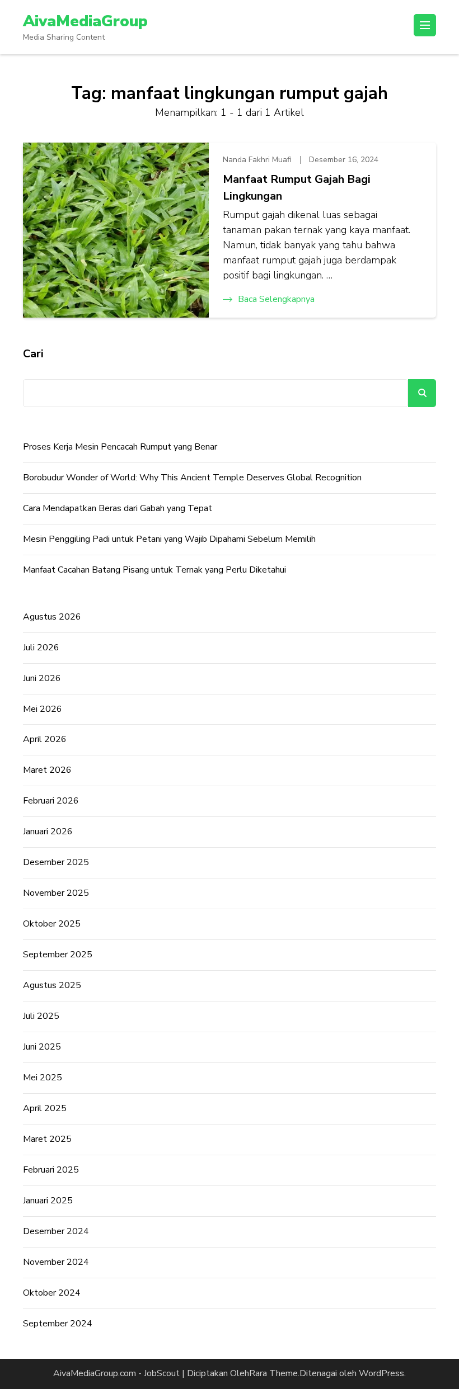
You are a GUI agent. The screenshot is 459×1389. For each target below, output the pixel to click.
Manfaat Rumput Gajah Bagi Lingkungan (297, 188)
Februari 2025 (51, 1170)
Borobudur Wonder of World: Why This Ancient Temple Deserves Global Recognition (192, 477)
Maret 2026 (47, 770)
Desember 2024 (56, 1231)
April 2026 (45, 739)
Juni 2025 (42, 1047)
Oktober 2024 (52, 1293)
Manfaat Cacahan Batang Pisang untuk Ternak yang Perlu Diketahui (154, 570)
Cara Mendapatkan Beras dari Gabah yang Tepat (117, 508)
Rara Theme (273, 1373)
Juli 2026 (41, 647)
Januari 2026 (48, 831)
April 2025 (45, 1108)
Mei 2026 (42, 709)
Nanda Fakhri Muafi (257, 159)
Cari (33, 353)
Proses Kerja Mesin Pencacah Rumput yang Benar (120, 447)
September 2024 (57, 1323)
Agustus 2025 (52, 985)
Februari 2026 (51, 801)
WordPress (381, 1373)
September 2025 (57, 954)
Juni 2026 (42, 678)
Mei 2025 (42, 1077)
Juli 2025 (41, 1016)
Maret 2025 (47, 1139)
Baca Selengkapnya (276, 299)
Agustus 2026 (52, 617)
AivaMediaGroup (85, 21)
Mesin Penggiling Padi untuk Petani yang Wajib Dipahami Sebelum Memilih (169, 539)
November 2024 (56, 1262)
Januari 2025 (48, 1200)
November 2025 (56, 893)
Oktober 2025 (52, 924)
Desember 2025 (56, 862)
